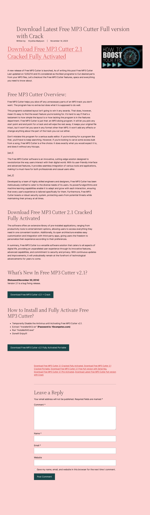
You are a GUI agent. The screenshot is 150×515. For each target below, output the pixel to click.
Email (37, 445)
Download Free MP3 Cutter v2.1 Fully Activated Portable (38, 347)
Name (37, 433)
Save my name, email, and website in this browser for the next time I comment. (76, 469)
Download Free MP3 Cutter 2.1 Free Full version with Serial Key (78, 369)
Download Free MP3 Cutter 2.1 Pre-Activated (54, 372)
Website (38, 457)
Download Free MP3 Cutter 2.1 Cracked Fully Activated (45, 52)
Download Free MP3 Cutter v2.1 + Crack (30, 294)
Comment (39, 404)
